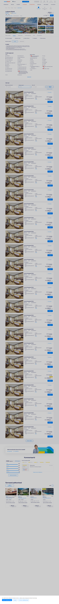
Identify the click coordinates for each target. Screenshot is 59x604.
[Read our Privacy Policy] (39, 304)
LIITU (33, 306)
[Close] (40, 295)
